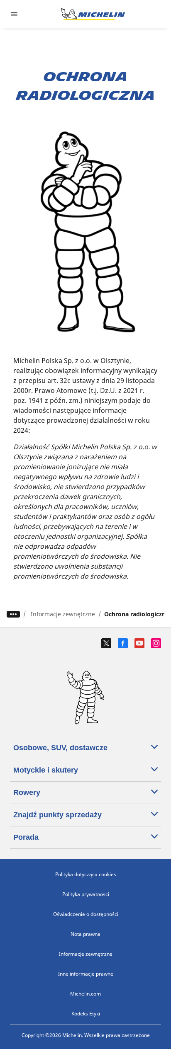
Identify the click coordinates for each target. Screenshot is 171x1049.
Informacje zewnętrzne (63, 614)
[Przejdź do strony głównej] (93, 14)
